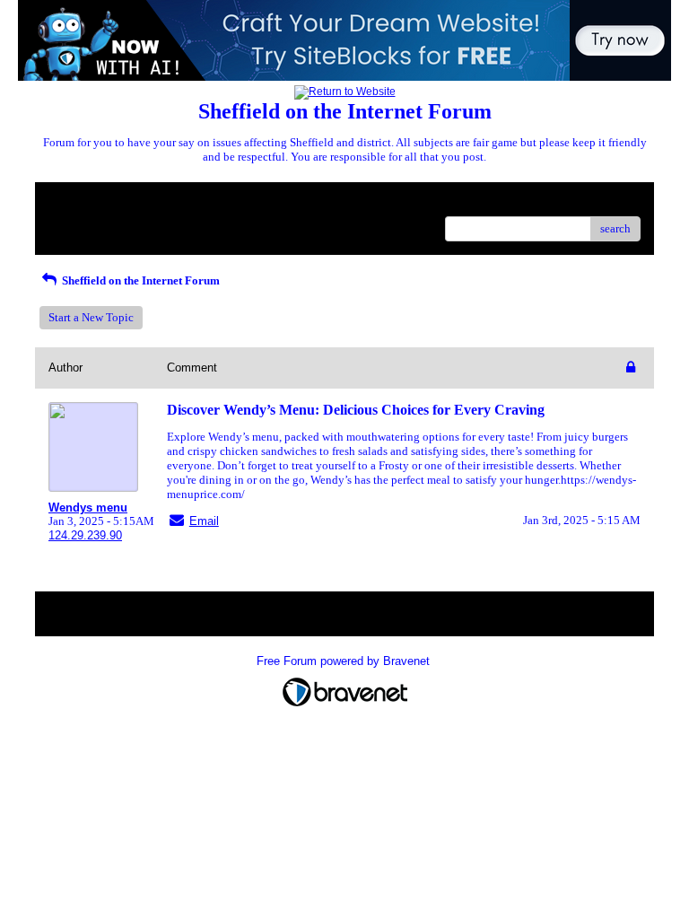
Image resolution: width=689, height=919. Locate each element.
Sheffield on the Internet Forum (139, 280)
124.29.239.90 (85, 535)
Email (204, 521)
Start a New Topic (91, 317)
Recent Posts (79, 223)
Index (164, 202)
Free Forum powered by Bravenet (345, 661)
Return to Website (91, 202)
